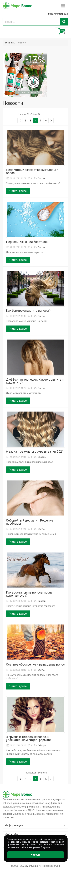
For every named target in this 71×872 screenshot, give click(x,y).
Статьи (41, 178)
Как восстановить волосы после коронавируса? (29, 594)
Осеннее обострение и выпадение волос (35, 664)
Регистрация (61, 13)
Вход (50, 13)
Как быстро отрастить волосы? (28, 310)
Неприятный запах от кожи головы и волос (32, 171)
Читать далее (18, 191)
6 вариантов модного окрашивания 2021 (35, 451)
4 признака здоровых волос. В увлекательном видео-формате (28, 738)
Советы (42, 601)
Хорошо (35, 854)
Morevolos (32, 865)
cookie (34, 842)
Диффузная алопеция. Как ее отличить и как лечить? (35, 381)
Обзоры (42, 457)
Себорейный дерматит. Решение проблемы (29, 522)
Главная (9, 42)
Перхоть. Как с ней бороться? (27, 242)
